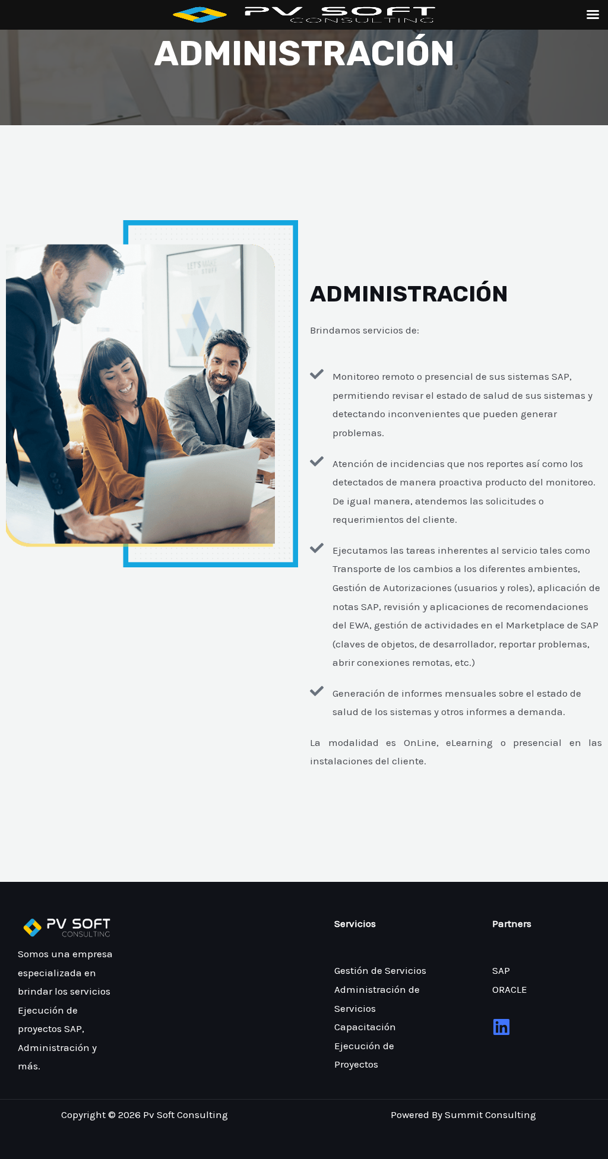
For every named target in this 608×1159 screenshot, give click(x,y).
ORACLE (509, 989)
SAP (501, 970)
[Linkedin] (501, 1027)
